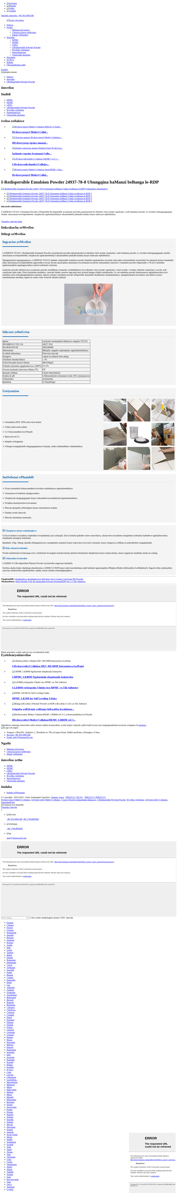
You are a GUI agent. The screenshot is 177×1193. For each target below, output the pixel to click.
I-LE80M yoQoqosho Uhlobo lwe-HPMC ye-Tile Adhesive (45, 687)
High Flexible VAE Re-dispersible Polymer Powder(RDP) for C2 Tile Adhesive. (50, 581)
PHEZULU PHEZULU (95, 797)
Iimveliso (11, 37)
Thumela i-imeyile (9, 807)
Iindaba (10, 62)
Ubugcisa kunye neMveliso (24, 32)
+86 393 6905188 (14, 819)
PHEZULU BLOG (74, 797)
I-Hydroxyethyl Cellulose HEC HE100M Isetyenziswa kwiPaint (48, 666)
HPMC (15, 40)
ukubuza (142, 725)
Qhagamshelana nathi (16, 65)
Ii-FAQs (10, 60)
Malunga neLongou (20, 30)
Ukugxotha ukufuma (21, 55)
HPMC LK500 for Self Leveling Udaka (34, 698)
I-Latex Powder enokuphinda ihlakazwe (78, 800)
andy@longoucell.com (16, 838)
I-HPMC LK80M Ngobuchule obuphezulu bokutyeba (42, 677)
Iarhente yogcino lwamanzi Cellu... (32, 153)
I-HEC (15, 45)
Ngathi (10, 27)
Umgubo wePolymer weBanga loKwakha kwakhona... (43, 709)
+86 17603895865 (31, 819)
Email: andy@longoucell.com (20, 737)
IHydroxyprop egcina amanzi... (30, 142)
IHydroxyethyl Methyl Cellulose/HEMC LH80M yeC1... (44, 719)
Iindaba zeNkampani (16, 792)
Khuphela (11, 57)
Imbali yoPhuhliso (20, 35)
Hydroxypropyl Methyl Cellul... (30, 132)
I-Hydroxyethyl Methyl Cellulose (45, 800)
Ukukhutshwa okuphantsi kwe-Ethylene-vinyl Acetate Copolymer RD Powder (49, 579)
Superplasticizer (19, 52)
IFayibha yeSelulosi (20, 50)
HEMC (15, 42)
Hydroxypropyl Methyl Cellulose (15, 800)
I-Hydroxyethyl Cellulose (156, 800)
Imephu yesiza (57, 797)
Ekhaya (10, 25)
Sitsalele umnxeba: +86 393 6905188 (17, 15)
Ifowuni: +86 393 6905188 (18, 735)
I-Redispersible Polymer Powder (26, 47)
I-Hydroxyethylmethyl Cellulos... (30, 164)
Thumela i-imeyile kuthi (11, 221)
